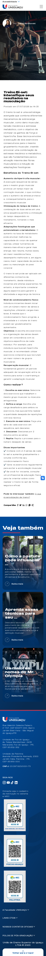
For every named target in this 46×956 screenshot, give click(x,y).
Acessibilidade (10, 2)
